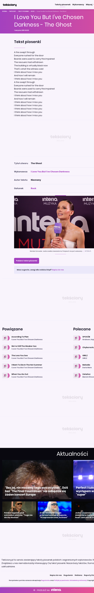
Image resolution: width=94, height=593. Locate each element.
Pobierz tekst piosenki (26, 260)
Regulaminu (45, 580)
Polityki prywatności (61, 580)
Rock (33, 11)
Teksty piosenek (23, 11)
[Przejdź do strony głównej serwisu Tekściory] (10, 4)
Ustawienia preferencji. (78, 580)
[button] (62, 4)
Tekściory (12, 11)
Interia (4, 11)
